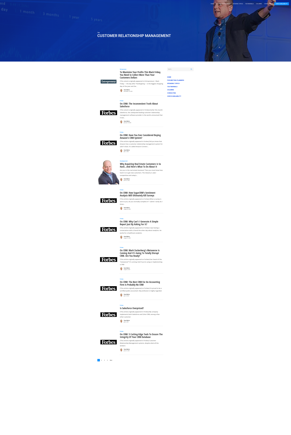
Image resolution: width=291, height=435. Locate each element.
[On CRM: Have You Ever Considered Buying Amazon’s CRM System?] (108, 143)
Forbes (121, 100)
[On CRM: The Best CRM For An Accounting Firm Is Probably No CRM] (108, 289)
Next (111, 360)
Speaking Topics (173, 83)
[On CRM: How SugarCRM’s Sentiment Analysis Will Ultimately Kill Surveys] (108, 200)
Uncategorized (123, 161)
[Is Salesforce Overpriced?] (108, 315)
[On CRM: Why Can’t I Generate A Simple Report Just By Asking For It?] (108, 229)
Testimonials (172, 86)
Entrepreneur (123, 69)
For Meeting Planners (175, 80)
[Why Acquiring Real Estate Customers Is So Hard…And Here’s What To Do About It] (108, 172)
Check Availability (174, 96)
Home (169, 77)
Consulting (171, 93)
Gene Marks (127, 89)
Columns (170, 90)
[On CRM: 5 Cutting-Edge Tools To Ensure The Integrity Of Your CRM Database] (108, 342)
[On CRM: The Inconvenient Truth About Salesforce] (108, 113)
